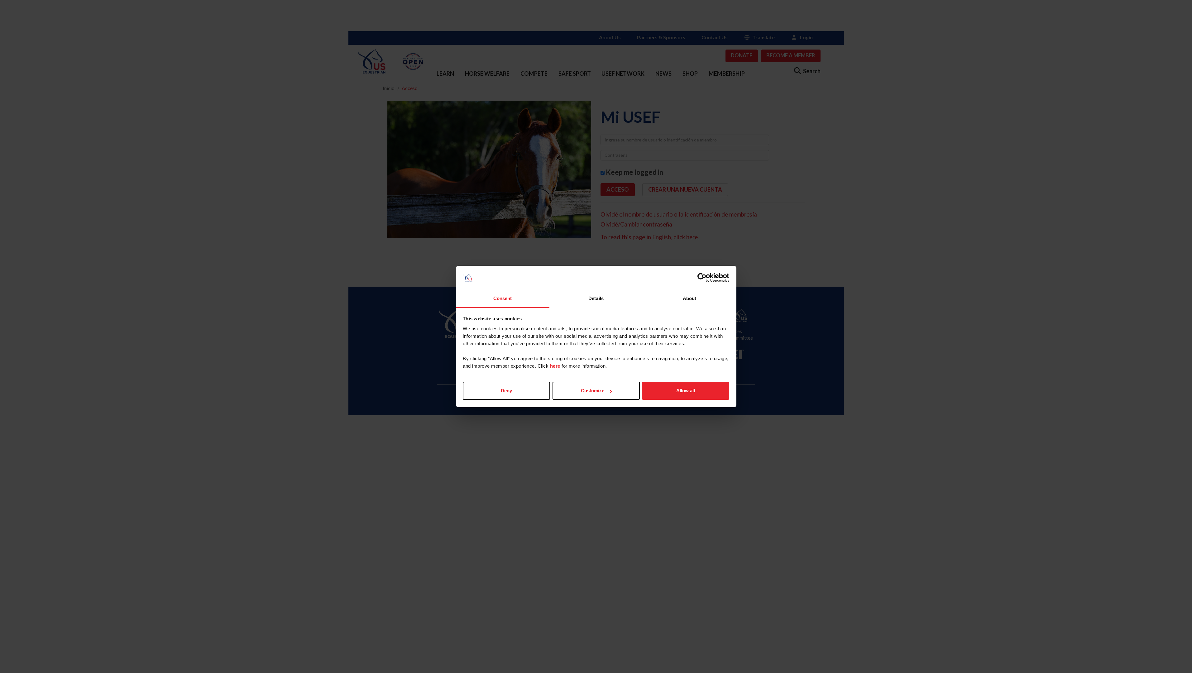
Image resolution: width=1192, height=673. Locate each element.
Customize (592, 390)
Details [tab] (596, 298)
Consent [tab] (502, 298)
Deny (506, 390)
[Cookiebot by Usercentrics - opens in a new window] (702, 278)
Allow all (685, 390)
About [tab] (690, 298)
